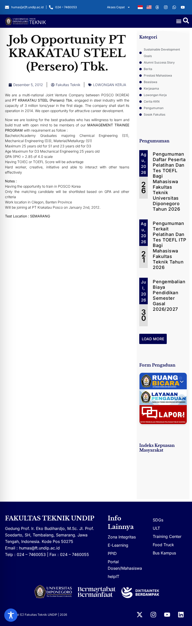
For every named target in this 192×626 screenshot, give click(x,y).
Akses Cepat (116, 7)
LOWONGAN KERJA (109, 85)
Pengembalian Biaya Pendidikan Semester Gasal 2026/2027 (169, 295)
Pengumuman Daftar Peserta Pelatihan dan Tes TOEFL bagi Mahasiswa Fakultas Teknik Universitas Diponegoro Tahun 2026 (169, 181)
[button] (179, 21)
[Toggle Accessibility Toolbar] (11, 615)
